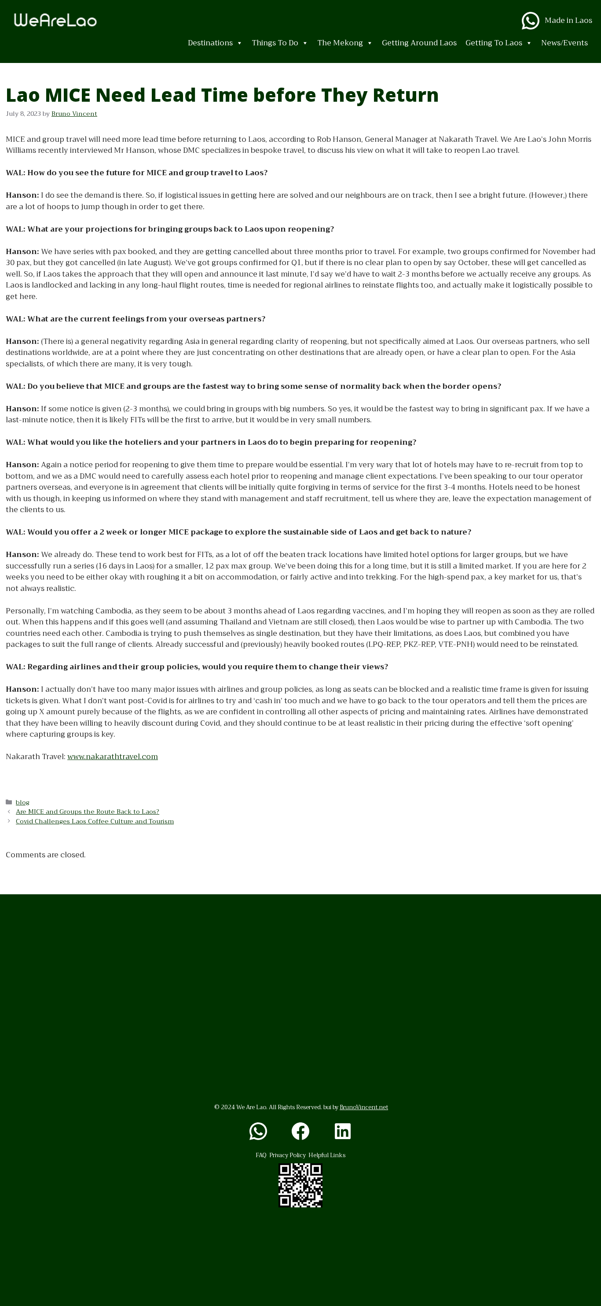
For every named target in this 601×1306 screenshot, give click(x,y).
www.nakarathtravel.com (112, 756)
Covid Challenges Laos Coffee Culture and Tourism (95, 821)
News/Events (564, 43)
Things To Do (275, 43)
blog (22, 802)
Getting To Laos (493, 43)
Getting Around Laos (419, 43)
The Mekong (340, 43)
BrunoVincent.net (364, 1107)
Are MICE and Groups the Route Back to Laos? (87, 811)
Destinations (210, 43)
